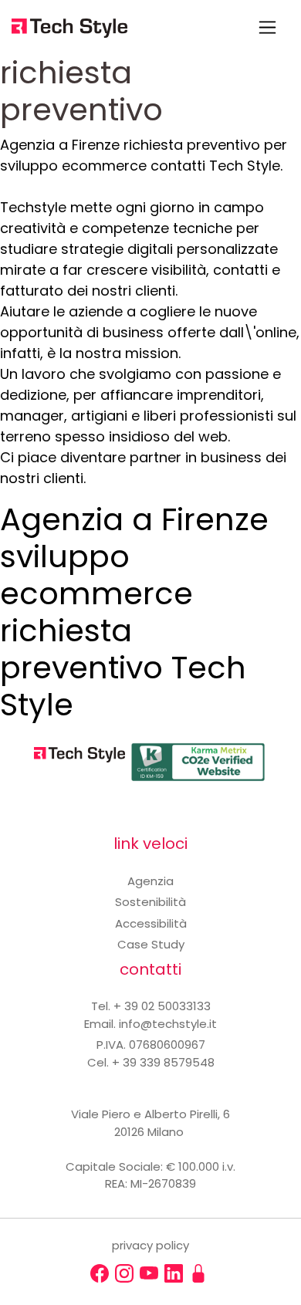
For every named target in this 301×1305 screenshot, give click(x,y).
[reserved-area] (198, 1273)
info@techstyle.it (168, 1024)
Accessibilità (151, 923)
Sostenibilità (150, 902)
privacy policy (150, 1245)
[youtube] (149, 1273)
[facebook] (99, 1273)
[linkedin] (173, 1273)
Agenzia (150, 881)
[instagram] (124, 1273)
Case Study (150, 944)
